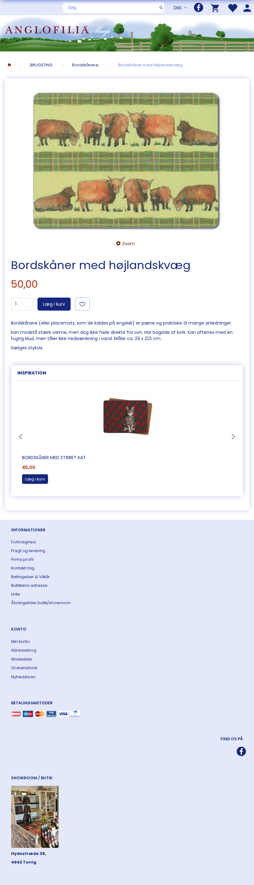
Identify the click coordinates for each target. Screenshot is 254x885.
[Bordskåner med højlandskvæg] (127, 157)
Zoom (128, 244)
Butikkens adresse (29, 585)
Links (15, 594)
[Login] (247, 7)
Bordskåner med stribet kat (54, 457)
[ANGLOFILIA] (127, 32)
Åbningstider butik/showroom (41, 602)
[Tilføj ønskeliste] (82, 304)
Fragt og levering (28, 550)
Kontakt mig (22, 568)
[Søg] (161, 7)
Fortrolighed (23, 542)
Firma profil (22, 559)
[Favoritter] (232, 7)
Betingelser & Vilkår (30, 576)
